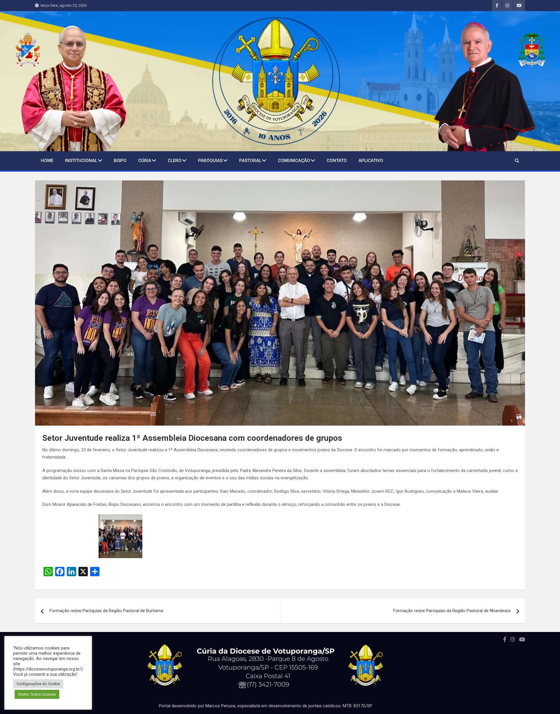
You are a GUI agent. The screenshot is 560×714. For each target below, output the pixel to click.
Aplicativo (370, 160)
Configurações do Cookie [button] (38, 684)
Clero (174, 160)
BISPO (120, 160)
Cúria (144, 160)
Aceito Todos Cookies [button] (37, 694)
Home (47, 160)
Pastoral (250, 160)
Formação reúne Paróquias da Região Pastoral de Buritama (106, 610)
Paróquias (210, 160)
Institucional (81, 160)
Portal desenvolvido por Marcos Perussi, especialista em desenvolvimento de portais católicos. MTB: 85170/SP (265, 705)
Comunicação (294, 160)
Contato (337, 160)
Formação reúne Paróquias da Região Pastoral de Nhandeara (451, 610)
